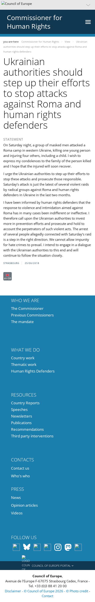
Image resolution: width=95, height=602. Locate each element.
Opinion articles (24, 505)
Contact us (20, 468)
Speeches (19, 409)
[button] (47, 5)
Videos (17, 512)
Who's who (20, 475)
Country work (22, 357)
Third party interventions (32, 435)
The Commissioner (27, 308)
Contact (47, 596)
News (16, 497)
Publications (21, 422)
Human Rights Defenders (33, 371)
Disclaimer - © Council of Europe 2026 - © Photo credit (47, 591)
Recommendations (27, 429)
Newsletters (21, 416)
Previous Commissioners (32, 315)
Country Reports (25, 402)
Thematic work (23, 364)
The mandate (22, 321)
